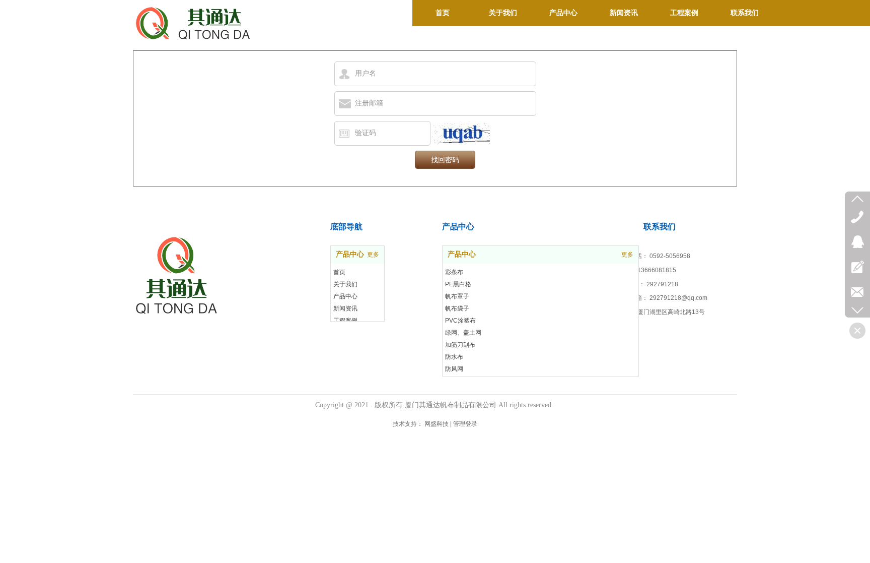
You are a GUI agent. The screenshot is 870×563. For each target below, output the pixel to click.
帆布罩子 (457, 296)
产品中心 (462, 254)
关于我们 (345, 284)
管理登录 (465, 423)
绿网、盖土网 (463, 332)
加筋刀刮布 (460, 344)
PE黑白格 (458, 284)
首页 (339, 272)
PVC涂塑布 (460, 320)
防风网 (454, 368)
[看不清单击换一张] (461, 134)
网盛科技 (436, 423)
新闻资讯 (345, 308)
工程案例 (345, 320)
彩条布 (454, 272)
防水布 (454, 356)
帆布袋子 (457, 308)
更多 (627, 255)
